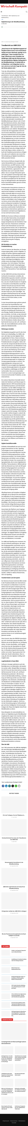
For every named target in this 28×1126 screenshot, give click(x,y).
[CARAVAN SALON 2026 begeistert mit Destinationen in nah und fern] (7, 1068)
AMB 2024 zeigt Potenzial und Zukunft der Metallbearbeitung (14, 887)
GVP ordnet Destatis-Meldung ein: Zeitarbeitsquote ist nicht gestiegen (18, 987)
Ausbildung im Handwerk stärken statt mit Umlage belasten (18, 960)
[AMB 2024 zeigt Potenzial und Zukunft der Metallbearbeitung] (14, 876)
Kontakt (14, 1122)
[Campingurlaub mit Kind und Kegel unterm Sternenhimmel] (14, 1031)
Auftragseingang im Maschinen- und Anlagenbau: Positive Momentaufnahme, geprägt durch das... (18, 1013)
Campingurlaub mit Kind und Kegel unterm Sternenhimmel (13, 1042)
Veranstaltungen (4, 15)
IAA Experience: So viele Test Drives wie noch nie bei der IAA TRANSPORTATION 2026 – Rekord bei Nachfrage (6, 1058)
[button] (3, 786)
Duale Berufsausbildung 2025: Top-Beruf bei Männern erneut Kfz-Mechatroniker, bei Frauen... (18, 1004)
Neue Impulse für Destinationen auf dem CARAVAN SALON (7, 1108)
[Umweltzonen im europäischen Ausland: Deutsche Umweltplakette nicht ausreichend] (21, 1050)
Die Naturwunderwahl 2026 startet (20, 1074)
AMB (10, 15)
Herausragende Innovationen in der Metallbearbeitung (14, 863)
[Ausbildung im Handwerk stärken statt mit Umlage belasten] (5, 961)
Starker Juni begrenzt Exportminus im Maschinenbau (18, 951)
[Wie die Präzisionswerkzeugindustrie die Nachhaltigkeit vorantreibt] (14, 923)
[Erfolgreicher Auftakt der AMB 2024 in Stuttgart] (14, 900)
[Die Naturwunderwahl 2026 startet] (21, 1068)
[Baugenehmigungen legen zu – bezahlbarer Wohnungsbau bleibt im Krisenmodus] (5, 979)
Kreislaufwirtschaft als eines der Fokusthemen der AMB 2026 (14, 838)
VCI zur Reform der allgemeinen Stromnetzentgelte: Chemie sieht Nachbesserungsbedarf (18, 995)
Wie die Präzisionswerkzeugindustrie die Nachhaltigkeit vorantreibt (14, 934)
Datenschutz (13, 1121)
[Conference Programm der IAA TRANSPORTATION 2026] (21, 1100)
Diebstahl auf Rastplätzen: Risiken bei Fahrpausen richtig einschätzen (20, 1090)
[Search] (26, 12)
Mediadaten (21, 1121)
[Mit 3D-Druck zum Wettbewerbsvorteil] (5, 970)
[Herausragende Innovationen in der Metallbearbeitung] (14, 852)
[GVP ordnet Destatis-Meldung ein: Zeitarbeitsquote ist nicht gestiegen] (5, 987)
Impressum (6, 1121)
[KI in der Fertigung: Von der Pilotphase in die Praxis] (14, 804)
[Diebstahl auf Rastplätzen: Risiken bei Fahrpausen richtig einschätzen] (21, 1083)
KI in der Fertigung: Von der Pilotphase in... (14, 815)
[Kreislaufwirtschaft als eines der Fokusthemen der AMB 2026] (14, 827)
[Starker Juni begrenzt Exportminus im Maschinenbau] (5, 953)
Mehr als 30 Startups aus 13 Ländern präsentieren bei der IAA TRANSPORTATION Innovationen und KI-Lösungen (7, 1091)
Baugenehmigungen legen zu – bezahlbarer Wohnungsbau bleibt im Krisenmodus (18, 978)
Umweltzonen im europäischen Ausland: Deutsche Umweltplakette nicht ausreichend (20, 1058)
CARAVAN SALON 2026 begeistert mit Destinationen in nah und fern (7, 1075)
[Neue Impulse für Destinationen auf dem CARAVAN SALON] (7, 1100)
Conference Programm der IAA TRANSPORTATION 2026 (20, 1108)
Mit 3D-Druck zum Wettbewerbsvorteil (15, 968)
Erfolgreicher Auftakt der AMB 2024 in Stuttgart (14, 911)
